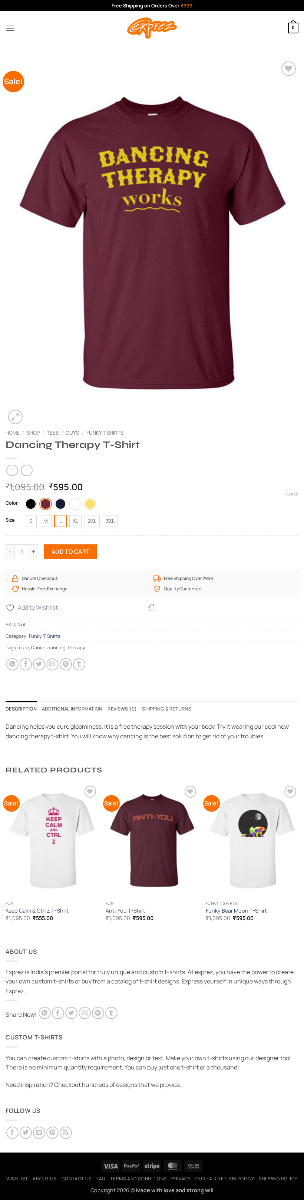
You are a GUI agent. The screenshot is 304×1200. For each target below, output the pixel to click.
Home (13, 432)
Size (10, 520)
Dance (38, 647)
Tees (53, 432)
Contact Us (77, 1179)
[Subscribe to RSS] (66, 1133)
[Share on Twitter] (39, 664)
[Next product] (12, 470)
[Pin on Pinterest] (66, 664)
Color (12, 503)
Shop (33, 432)
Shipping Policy (278, 1179)
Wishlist (17, 1179)
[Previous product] (26, 470)
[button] (10, 28)
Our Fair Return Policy (224, 1179)
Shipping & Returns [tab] (166, 708)
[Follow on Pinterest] (52, 1133)
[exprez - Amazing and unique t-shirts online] (152, 28)
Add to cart (71, 551)
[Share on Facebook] (26, 664)
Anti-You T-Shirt (125, 910)
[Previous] (5, 858)
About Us (45, 1179)
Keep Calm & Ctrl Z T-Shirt (37, 910)
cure (24, 647)
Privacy (181, 1179)
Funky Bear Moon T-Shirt (236, 910)
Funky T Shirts (104, 432)
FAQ (101, 1179)
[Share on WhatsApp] (12, 664)
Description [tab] (21, 708)
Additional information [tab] (72, 708)
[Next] (298, 858)
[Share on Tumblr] (79, 664)
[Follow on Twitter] (26, 1133)
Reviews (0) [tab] (122, 708)
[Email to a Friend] (52, 664)
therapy (76, 647)
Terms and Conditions (138, 1179)
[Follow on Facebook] (12, 1133)
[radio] (30, 504)
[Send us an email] (39, 1133)
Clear (292, 494)
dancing (56, 647)
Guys (72, 432)
